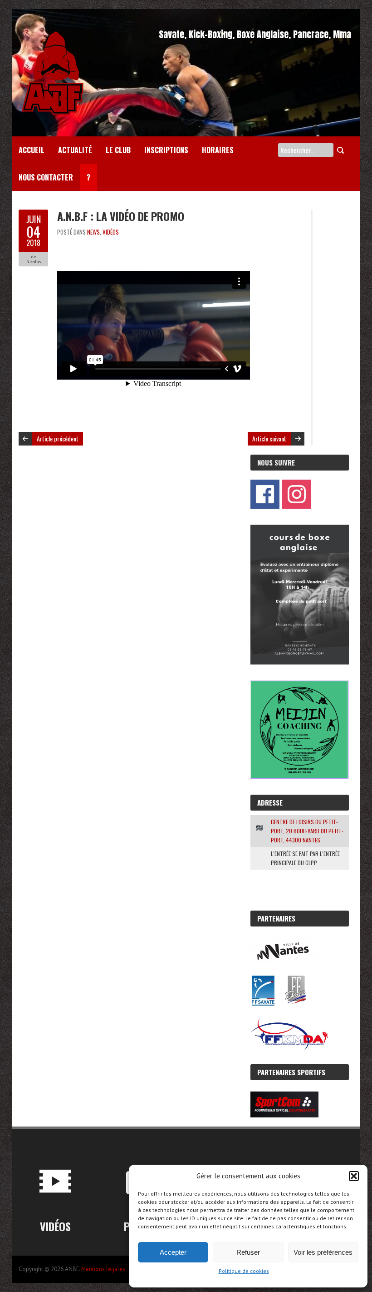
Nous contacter (46, 177)
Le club (118, 150)
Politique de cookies (244, 1270)
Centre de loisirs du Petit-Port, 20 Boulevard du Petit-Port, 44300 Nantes (307, 831)
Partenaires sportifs (291, 1072)
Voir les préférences (323, 1252)
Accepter (173, 1252)
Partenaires (276, 918)
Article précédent (57, 438)
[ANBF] (53, 32)
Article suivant (269, 438)
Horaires (218, 150)
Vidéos (111, 231)
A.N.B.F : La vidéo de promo (120, 216)
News (93, 231)
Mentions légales (103, 1269)
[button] (353, 1176)
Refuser (248, 1252)
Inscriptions (166, 150)
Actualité (75, 150)
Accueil (31, 150)
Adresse (270, 802)
